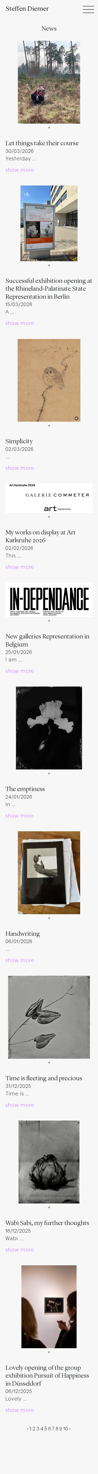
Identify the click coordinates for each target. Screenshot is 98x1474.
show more (19, 170)
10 (65, 1429)
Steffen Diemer (27, 9)
